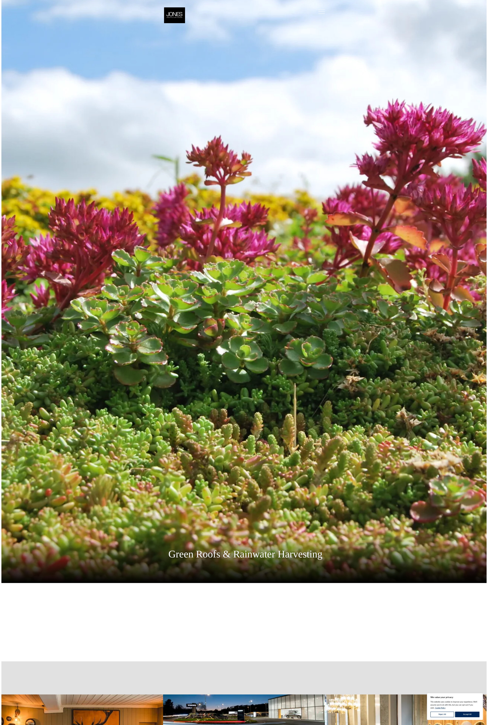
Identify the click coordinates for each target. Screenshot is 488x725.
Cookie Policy (440, 708)
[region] (455, 706)
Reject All (442, 714)
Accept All (467, 714)
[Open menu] (322, 13)
